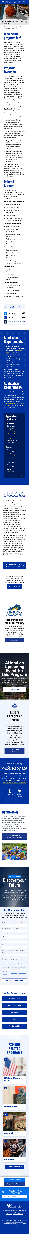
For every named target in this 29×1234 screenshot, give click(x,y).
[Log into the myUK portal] (14, 2)
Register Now (14, 689)
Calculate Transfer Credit (14, 1005)
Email (16, 928)
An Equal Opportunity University (14, 1214)
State (3, 945)
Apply (19, 2)
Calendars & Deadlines (18, 475)
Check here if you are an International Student (10, 960)
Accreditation (23, 1220)
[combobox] (14, 936)
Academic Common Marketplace (14, 783)
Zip (16, 945)
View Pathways (14, 640)
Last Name (18, 923)
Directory (8, 1222)
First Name (5, 923)
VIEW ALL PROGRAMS (14, 1167)
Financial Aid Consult (14, 999)
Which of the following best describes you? (13, 951)
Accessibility (5, 1223)
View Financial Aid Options (14, 751)
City (3, 939)
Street (6, 934)
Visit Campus (14, 1012)
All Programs (22, 1)
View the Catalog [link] (14, 586)
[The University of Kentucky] (14, 1206)
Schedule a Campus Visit (14, 1179)
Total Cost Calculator (14, 1026)
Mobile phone (6, 928)
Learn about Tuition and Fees (16, 322)
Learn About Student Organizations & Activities (14, 836)
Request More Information (14, 1184)
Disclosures (13, 1223)
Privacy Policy (19, 1222)
